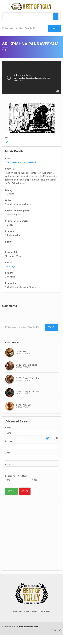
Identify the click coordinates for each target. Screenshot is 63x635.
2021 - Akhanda (23, 405)
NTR (7, 162)
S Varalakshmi (29, 162)
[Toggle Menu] (55, 16)
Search (54, 28)
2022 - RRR (21, 351)
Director (8, 441)
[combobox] (31, 433)
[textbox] (7, 446)
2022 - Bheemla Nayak (26, 365)
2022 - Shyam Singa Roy (27, 378)
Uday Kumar (15, 162)
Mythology (10, 266)
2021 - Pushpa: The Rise (27, 391)
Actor (7, 453)
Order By (8, 428)
